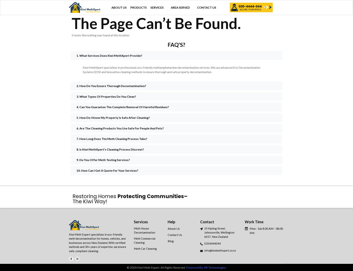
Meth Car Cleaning (145, 248)
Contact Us (175, 234)
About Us (174, 228)
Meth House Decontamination (144, 230)
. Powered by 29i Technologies (205, 267)
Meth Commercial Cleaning (144, 240)
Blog (171, 241)
